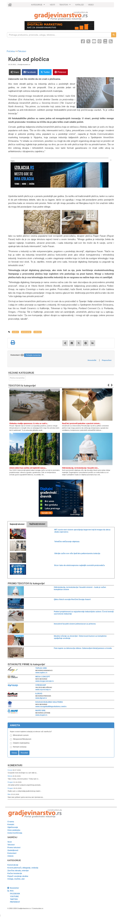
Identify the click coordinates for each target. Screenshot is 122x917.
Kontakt (10, 824)
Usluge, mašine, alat (16, 879)
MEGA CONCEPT (42, 677)
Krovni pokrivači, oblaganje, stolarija (22, 868)
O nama (10, 822)
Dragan (10, 782)
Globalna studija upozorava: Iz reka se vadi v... (28, 423)
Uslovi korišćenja (14, 833)
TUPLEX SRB (41, 668)
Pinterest (61, 72)
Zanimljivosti (12, 850)
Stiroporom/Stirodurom (22, 739)
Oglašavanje (12, 827)
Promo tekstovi (13, 847)
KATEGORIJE (38, 5)
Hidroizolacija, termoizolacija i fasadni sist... (80, 468)
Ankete (10, 856)
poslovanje (26, 332)
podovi (15, 332)
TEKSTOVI (65, 5)
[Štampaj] (13, 342)
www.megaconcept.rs (44, 681)
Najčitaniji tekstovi (37, 524)
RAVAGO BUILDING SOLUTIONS (49, 702)
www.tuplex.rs (41, 673)
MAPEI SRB (40, 711)
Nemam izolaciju (19, 747)
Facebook (31, 72)
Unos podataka (13, 830)
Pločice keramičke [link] (17, 378)
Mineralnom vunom (21, 735)
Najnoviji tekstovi (17, 524)
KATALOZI (79, 5)
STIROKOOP (40, 685)
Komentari (15, 765)
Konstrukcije (12, 865)
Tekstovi (22, 51)
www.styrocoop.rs (43, 690)
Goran (10, 770)
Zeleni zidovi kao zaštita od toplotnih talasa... (28, 468)
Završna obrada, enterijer (18, 871)
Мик (9, 794)
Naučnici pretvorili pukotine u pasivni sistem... (81, 423)
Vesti (9, 842)
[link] (61, 15)
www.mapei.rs (41, 715)
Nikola (10, 776)
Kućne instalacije (14, 873)
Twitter (46, 72)
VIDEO (91, 5)
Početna (11, 51)
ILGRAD (38, 694)
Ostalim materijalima (21, 743)
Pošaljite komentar (33, 355)
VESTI (52, 5)
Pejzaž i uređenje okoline (17, 876)
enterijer (37, 332)
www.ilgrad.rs (41, 698)
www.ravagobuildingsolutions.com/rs (51, 706)
